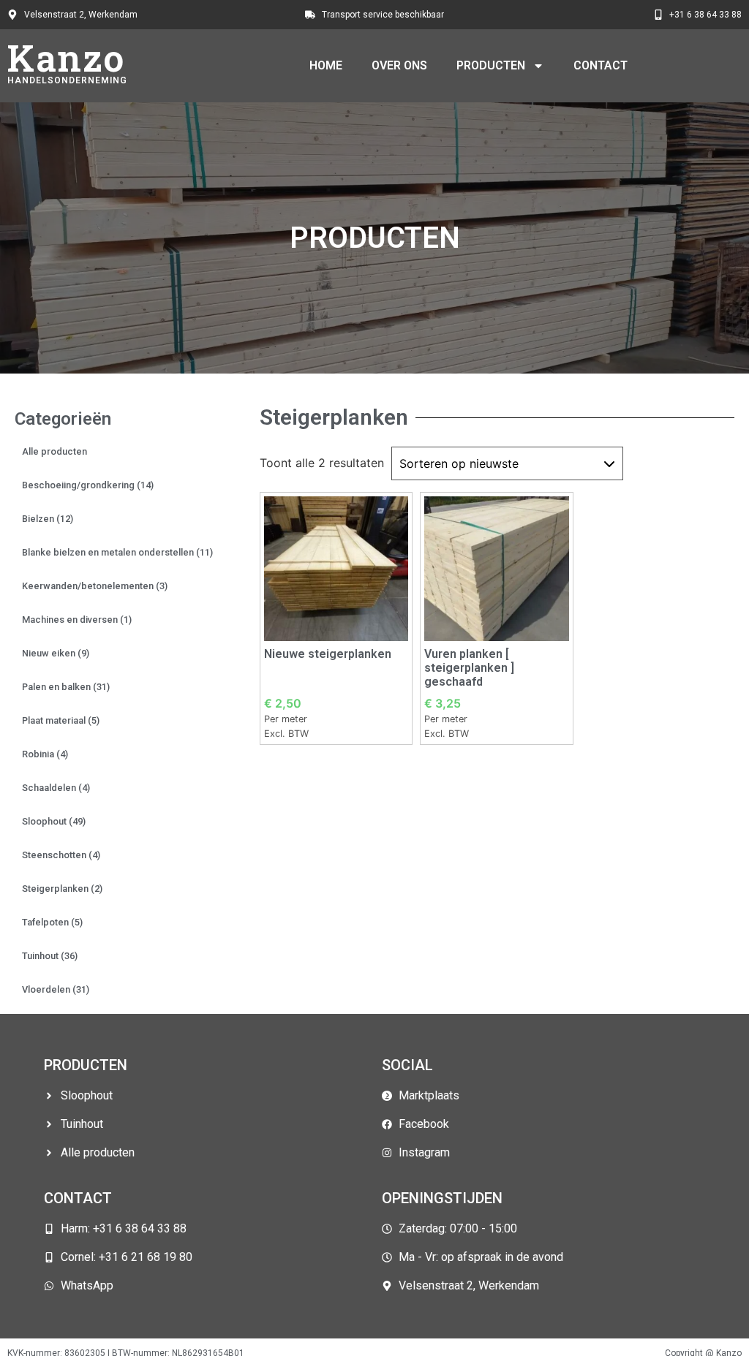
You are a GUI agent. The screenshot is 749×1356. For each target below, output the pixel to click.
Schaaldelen (56, 787)
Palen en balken (66, 686)
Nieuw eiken (55, 653)
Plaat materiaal (60, 720)
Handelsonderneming (67, 80)
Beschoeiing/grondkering (88, 485)
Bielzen (47, 518)
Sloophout (54, 821)
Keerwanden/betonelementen (95, 585)
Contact (600, 65)
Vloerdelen (55, 989)
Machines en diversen (77, 619)
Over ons (399, 65)
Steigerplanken (62, 888)
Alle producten (54, 451)
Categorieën (63, 419)
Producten (490, 65)
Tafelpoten (52, 922)
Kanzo (66, 58)
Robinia (45, 754)
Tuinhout (50, 955)
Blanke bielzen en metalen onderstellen (117, 552)
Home (325, 65)
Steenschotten (61, 854)
